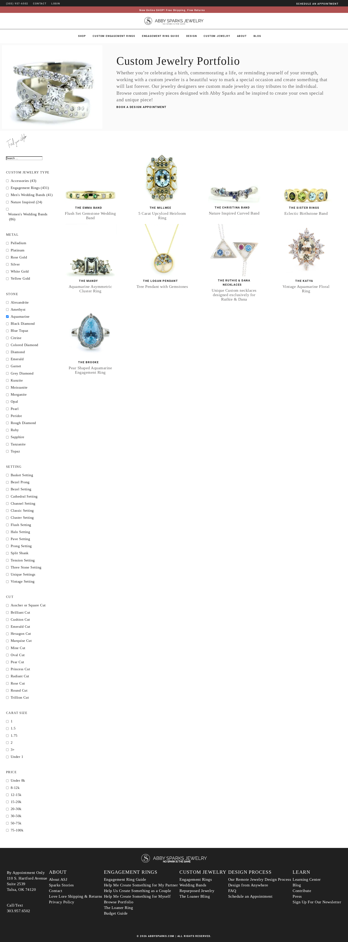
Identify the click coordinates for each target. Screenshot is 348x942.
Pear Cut (17, 662)
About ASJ (58, 879)
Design (191, 36)
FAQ (232, 890)
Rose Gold (19, 257)
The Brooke (88, 362)
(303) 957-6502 (17, 3)
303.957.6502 (18, 911)
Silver (15, 264)
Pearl (15, 409)
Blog (257, 36)
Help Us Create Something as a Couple (137, 890)
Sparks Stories (61, 885)
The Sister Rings (304, 207)
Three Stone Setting (26, 567)
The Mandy (88, 280)
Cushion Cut (20, 619)
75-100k (17, 830)
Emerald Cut (20, 627)
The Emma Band (88, 207)
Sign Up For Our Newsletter (317, 902)
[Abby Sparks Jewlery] (174, 862)
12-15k (16, 795)
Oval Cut (18, 655)
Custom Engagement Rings (114, 36)
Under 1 (17, 757)
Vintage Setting (23, 581)
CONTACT (40, 3)
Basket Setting (22, 475)
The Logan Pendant (160, 280)
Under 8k (18, 780)
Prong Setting (21, 546)
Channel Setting (23, 503)
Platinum (18, 250)
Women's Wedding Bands (27, 216)
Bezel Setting (21, 489)
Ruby (15, 430)
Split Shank (20, 553)
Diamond (18, 352)
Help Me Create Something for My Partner (141, 885)
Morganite (19, 394)
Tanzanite (18, 444)
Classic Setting (22, 510)
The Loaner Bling (194, 896)
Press (297, 896)
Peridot (16, 416)
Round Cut (19, 690)
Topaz (15, 451)
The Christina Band (232, 207)
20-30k (16, 809)
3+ (13, 750)
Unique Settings (23, 574)
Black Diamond (23, 324)
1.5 (13, 728)
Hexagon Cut (21, 634)
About (242, 36)
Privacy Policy (61, 902)
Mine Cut (18, 648)
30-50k (16, 816)
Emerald (17, 359)
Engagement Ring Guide (160, 36)
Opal (14, 401)
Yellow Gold (20, 278)
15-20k (16, 802)
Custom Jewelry (217, 36)
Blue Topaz (19, 331)
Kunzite (17, 380)
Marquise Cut (21, 641)
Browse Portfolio (119, 902)
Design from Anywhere (248, 885)
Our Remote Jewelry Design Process (259, 879)
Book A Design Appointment (141, 107)
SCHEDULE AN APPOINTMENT (317, 3)
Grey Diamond (22, 373)
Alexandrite (20, 302)
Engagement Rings (30, 188)
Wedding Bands (192, 885)
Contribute (302, 890)
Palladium (18, 243)
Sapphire (17, 437)
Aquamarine (20, 316)
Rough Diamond (23, 423)
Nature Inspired (26, 202)
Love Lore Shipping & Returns (75, 896)
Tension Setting (23, 560)
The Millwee (160, 207)
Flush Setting (21, 525)
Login (55, 3)
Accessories (23, 181)
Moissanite (19, 387)
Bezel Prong (20, 482)
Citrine (16, 338)
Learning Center (307, 879)
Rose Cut (18, 683)
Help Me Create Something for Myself (137, 896)
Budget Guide (116, 913)
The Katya (304, 280)
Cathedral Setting (24, 496)
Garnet (16, 366)
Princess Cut (20, 669)
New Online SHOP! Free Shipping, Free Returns (172, 10)
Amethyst (18, 309)
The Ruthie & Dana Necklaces (234, 282)
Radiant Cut (20, 676)
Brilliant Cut (20, 612)
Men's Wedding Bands (32, 195)
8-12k (15, 788)
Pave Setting (20, 539)
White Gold (20, 271)
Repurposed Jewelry (196, 890)
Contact (55, 890)
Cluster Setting (22, 518)
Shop (82, 36)
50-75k (16, 823)
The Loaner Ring (118, 907)
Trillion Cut (20, 697)
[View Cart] (66, 3)
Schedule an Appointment (250, 896)
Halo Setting (20, 532)
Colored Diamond (24, 345)
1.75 (14, 735)
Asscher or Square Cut (28, 605)
